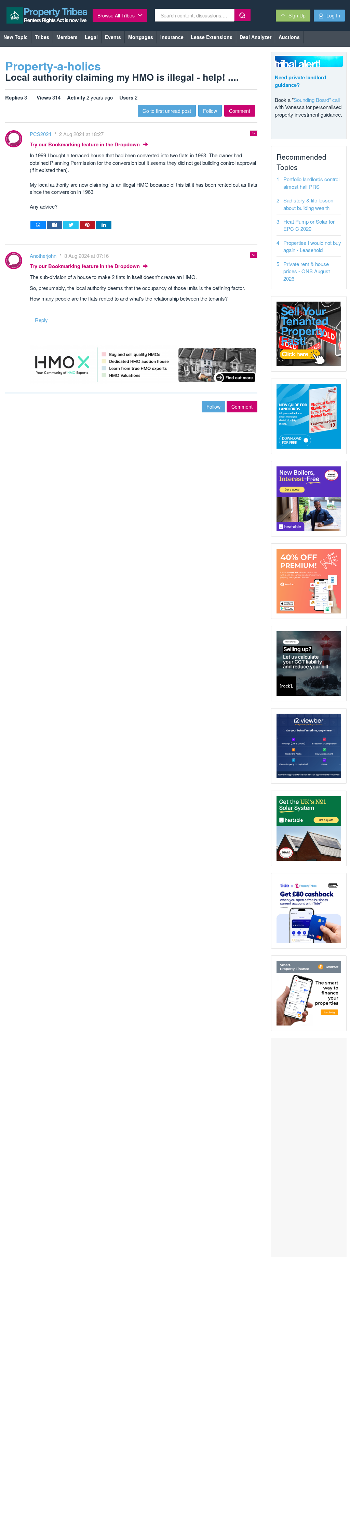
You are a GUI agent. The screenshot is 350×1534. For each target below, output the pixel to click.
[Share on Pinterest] (87, 225)
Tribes (42, 37)
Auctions (289, 37)
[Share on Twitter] (71, 225)
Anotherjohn (44, 255)
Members (67, 37)
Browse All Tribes (116, 15)
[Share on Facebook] (54, 225)
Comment (239, 110)
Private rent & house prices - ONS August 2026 (306, 271)
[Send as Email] (38, 225)
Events (113, 37)
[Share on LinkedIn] (103, 225)
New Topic (15, 37)
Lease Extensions (211, 37)
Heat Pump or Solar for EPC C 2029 (309, 225)
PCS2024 (41, 133)
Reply (41, 319)
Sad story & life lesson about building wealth (308, 204)
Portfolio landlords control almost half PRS (311, 182)
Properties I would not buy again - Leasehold (312, 246)
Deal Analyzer (255, 37)
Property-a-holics (53, 65)
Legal (91, 37)
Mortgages (140, 37)
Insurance (172, 37)
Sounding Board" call (317, 99)
